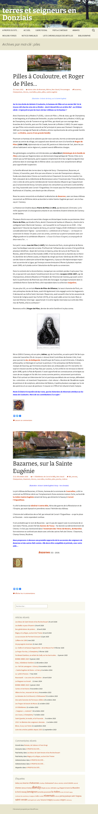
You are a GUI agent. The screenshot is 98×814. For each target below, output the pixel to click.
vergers (63, 800)
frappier (62, 788)
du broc (48, 788)
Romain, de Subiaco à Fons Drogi (36, 745)
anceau (74, 476)
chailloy (41, 783)
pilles (44, 92)
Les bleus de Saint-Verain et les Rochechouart (31, 622)
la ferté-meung (21, 792)
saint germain (32, 800)
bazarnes (77, 89)
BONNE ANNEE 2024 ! (22, 685)
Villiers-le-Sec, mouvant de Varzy (27, 692)
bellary (17, 783)
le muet (66, 792)
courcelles (40, 479)
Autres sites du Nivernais (36, 89)
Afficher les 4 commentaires (25, 593)
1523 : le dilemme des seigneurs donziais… (30, 722)
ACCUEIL (27, 30)
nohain (57, 796)
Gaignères (72, 282)
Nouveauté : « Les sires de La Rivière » (28, 677)
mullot (41, 796)
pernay (62, 796)
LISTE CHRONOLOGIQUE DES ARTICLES (58, 36)
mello (37, 796)
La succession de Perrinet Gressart (28, 637)
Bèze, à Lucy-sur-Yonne (23, 726)
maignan (32, 796)
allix (70, 476)
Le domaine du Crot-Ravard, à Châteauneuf (30, 696)
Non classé (56, 89)
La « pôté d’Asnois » (22, 674)
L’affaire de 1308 (21, 640)
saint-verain (21, 799)
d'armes (18, 788)
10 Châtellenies (20, 707)
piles (39, 92)
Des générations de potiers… (26, 629)
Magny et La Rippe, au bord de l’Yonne (28, 633)
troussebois (56, 800)
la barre (67, 788)
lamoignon (32, 791)
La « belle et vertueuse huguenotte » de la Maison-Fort (34, 648)
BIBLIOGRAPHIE (84, 36)
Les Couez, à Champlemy (24, 715)
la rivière (55, 791)
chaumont (26, 479)
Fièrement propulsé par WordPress (25, 809)
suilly (38, 800)
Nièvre (48, 89)
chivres (25, 92)
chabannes (34, 783)
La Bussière (75, 788)
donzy (36, 787)
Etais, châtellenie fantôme (24, 663)
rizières (64, 479)
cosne (70, 783)
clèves (56, 783)
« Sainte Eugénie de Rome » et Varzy (28, 670)
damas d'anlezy (27, 788)
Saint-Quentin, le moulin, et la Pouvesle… (30, 718)
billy (21, 783)
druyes (43, 788)
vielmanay (69, 800)
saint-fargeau (76, 796)
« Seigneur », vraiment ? (23, 711)
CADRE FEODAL (41, 30)
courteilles (33, 92)
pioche (58, 479)
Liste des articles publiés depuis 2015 (28, 729)
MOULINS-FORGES (9, 36)
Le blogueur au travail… (23, 681)
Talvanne (43, 800)
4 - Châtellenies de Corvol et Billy (44, 476)
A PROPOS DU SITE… (10, 30)
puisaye (68, 796)
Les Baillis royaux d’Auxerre (25, 625)
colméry (60, 783)
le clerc (62, 792)
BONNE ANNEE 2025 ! (22, 659)
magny (71, 792)
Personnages (65, 89)
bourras (26, 783)
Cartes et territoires (22, 689)
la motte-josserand (44, 792)
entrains (53, 788)
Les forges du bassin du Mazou (26, 703)
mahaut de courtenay (22, 796)
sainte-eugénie (51, 92)
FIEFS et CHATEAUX (59, 30)
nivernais (49, 795)
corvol (66, 783)
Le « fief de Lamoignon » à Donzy (26, 666)
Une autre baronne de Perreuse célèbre (29, 700)
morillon (48, 479)
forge (58, 788)
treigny (50, 800)
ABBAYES (76, 30)
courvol (75, 783)
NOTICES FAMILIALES (30, 36)
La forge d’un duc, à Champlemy (26, 651)
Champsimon (17, 92)
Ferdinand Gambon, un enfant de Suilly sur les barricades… (36, 655)
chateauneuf (49, 783)
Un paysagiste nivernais (23, 644)
